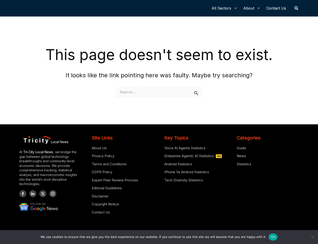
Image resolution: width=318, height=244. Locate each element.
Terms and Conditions (109, 164)
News (241, 156)
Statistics (244, 164)
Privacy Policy (103, 156)
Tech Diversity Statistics (183, 180)
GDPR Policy (102, 172)
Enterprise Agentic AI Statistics (192, 156)
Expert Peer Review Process (115, 180)
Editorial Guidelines (107, 188)
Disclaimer (100, 196)
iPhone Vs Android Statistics (186, 172)
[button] (296, 8)
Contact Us (101, 212)
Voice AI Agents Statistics (185, 148)
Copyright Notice (105, 204)
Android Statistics (178, 164)
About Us (99, 148)
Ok (273, 237)
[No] (312, 237)
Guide (241, 148)
